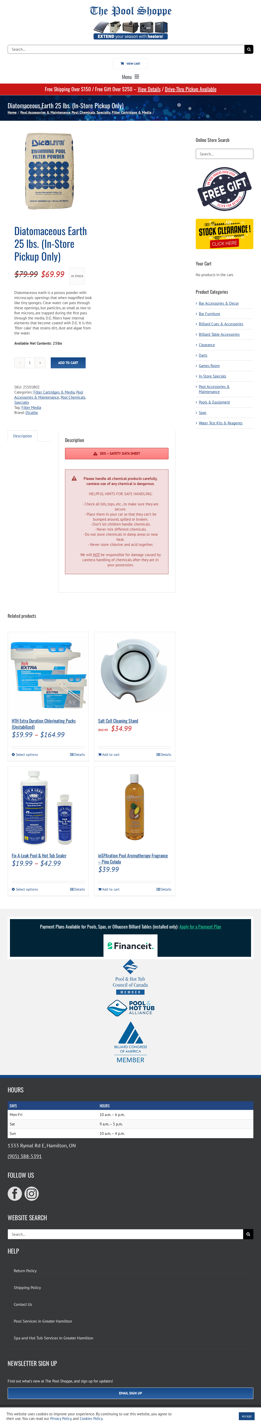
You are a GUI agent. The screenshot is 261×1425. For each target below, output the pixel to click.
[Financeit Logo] (130, 936)
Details (79, 754)
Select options (27, 754)
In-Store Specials (212, 376)
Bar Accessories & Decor (219, 303)
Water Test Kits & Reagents (220, 423)
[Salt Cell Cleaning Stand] (134, 672)
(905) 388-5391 (25, 1156)
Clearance (207, 344)
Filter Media (31, 407)
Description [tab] (22, 436)
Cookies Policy (91, 1418)
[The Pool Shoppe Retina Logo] (130, 8)
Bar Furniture (209, 313)
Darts (203, 355)
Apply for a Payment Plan (200, 926)
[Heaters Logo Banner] (130, 23)
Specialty (21, 402)
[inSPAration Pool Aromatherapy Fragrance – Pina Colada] (134, 807)
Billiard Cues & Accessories (221, 323)
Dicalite (31, 412)
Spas (202, 412)
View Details (149, 89)
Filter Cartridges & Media (54, 392)
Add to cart (68, 362)
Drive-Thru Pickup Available (190, 89)
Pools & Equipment (214, 402)
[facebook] (15, 1194)
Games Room (209, 365)
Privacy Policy (60, 1418)
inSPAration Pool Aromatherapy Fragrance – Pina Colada (133, 858)
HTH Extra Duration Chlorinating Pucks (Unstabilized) (44, 723)
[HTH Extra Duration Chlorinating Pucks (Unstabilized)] (48, 672)
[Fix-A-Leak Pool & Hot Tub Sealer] (48, 807)
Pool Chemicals (73, 397)
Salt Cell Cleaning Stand (118, 720)
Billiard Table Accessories (219, 334)
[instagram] (31, 1194)
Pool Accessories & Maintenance (48, 395)
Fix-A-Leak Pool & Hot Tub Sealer (39, 855)
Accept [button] (247, 1416)
